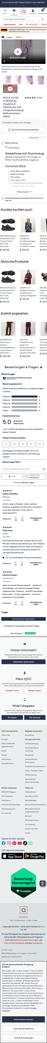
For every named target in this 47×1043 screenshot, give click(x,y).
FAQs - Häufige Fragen (34, 771)
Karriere (28, 816)
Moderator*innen (32, 820)
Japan (36, 920)
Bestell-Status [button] (34, 690)
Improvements (17, 957)
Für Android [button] (34, 717)
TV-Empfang (30, 824)
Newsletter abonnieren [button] (23, 662)
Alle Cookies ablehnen (24, 1028)
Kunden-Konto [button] (12, 690)
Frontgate (22, 953)
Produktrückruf (8, 763)
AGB (7, 940)
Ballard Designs (12, 953)
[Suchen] (42, 19)
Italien (29, 920)
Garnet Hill (31, 953)
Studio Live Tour (31, 829)
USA (11, 920)
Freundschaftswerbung (11, 804)
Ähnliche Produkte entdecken (25, 129)
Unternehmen (30, 792)
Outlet (27, 833)
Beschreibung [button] (11, 143)
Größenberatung (31, 743)
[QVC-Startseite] (3, 37)
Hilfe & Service (31, 775)
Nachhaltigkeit (31, 800)
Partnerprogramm (9, 809)
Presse (4, 755)
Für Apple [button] (12, 717)
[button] (5, 12)
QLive (4, 751)
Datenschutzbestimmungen (25, 940)
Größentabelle (13, 147)
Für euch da (6, 813)
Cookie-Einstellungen (23, 1038)
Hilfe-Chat (6, 735)
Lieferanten (6, 759)
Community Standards (14, 943)
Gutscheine (6, 800)
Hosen (9, 37)
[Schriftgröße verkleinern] (44, 137)
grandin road (6, 957)
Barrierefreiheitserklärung (35, 804)
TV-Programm (7, 796)
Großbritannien (20, 920)
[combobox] (21, 19)
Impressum (37, 943)
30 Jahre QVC (32, 24)
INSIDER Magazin (9, 792)
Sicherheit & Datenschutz (35, 766)
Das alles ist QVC (32, 796)
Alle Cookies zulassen (23, 1019)
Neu (21, 24)
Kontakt (5, 739)
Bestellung (29, 735)
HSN (3, 953)
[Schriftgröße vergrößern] (41, 137)
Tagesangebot (9, 24)
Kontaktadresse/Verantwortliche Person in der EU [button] (24, 199)
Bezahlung (29, 755)
